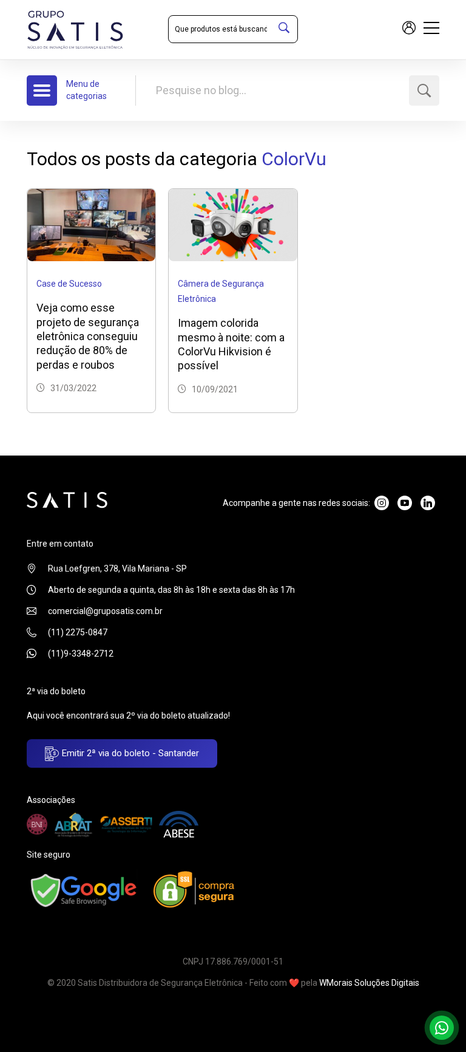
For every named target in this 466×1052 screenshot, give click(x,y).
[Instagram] (381, 503)
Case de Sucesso (69, 284)
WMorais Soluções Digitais (369, 983)
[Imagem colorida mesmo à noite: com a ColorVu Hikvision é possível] (233, 224)
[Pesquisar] (284, 29)
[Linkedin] (427, 503)
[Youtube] (404, 503)
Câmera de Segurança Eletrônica (221, 291)
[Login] (409, 29)
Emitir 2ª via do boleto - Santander (129, 753)
